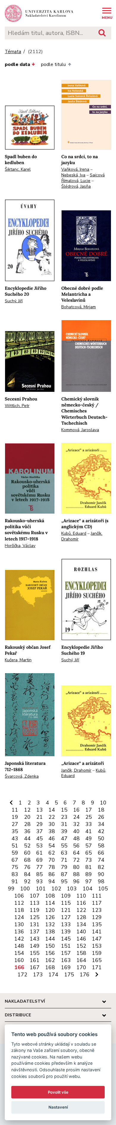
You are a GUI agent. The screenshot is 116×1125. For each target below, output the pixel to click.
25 (88, 817)
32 (76, 824)
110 (81, 895)
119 (35, 910)
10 (103, 802)
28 (27, 824)
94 (51, 881)
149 (35, 946)
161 (35, 960)
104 (88, 888)
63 (64, 852)
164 (81, 960)
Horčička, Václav (20, 545)
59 (15, 852)
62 (51, 852)
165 (97, 960)
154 (19, 953)
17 (88, 809)
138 (50, 931)
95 (64, 881)
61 (39, 852)
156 (50, 953)
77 (39, 867)
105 (103, 888)
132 (50, 924)
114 (50, 903)
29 (39, 824)
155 (35, 953)
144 (50, 938)
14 (51, 809)
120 (50, 910)
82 (101, 867)
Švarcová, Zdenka (22, 776)
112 (19, 903)
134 (81, 924)
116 (81, 903)
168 (50, 967)
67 (15, 860)
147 (97, 938)
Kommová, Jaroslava (80, 430)
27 (15, 824)
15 (64, 809)
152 (81, 946)
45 (39, 838)
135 (97, 924)
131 (35, 924)
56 (76, 845)
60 (27, 852)
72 (76, 860)
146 (81, 938)
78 (51, 867)
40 (76, 831)
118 (19, 910)
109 (66, 895)
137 (35, 931)
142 (19, 938)
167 (35, 967)
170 (81, 967)
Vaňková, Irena (75, 169)
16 (76, 809)
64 (76, 852)
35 (15, 831)
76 (27, 867)
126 (50, 917)
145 (66, 938)
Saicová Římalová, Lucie (83, 178)
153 (97, 946)
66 (101, 852)
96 (76, 881)
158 (81, 953)
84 (27, 874)
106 (19, 895)
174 (53, 974)
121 (66, 910)
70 (51, 860)
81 (88, 867)
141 (97, 931)
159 (97, 953)
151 (66, 946)
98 (101, 881)
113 (35, 903)
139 (66, 931)
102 (56, 888)
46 (51, 838)
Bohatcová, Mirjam (78, 307)
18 (101, 809)
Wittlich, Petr (17, 406)
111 (97, 895)
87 (64, 874)
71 (64, 860)
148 (19, 946)
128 (81, 917)
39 (64, 831)
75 (15, 867)
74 (101, 860)
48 (76, 838)
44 (27, 838)
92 (27, 881)
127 (66, 917)
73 (88, 860)
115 (66, 903)
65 (88, 852)
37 (39, 831)
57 (88, 845)
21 (39, 817)
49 (88, 838)
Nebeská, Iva (73, 175)
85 (39, 874)
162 (50, 960)
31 (64, 824)
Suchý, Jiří (14, 301)
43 (15, 838)
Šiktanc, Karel (18, 169)
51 (15, 845)
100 (25, 888)
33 (88, 824)
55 (64, 845)
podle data (17, 64)
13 (39, 809)
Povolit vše (58, 1092)
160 (19, 960)
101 (41, 888)
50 (101, 838)
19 (15, 817)
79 (64, 867)
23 (64, 817)
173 (38, 974)
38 (51, 831)
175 (69, 974)
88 (76, 874)
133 (66, 924)
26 (101, 817)
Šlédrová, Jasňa (76, 186)
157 (66, 953)
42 (101, 831)
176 (85, 974)
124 (19, 917)
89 (88, 874)
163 (66, 960)
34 (101, 824)
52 (27, 845)
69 (39, 860)
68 (27, 860)
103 (72, 888)
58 (101, 845)
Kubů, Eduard (73, 533)
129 (97, 917)
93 (39, 881)
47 (64, 838)
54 (51, 845)
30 (51, 824)
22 (51, 817)
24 (76, 817)
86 (51, 874)
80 (76, 867)
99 (11, 888)
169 (66, 967)
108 (50, 895)
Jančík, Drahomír (76, 770)
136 (19, 931)
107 (35, 895)
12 (27, 809)
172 (22, 974)
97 (88, 881)
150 (50, 946)
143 (35, 938)
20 (27, 817)
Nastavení (58, 1107)
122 (81, 910)
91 (15, 881)
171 (97, 967)
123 (97, 910)
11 (15, 809)
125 (35, 917)
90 (101, 874)
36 (27, 831)
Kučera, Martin (18, 660)
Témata (13, 52)
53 (39, 845)
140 (81, 931)
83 (15, 874)
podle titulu (53, 64)
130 (19, 924)
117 (97, 903)
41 (88, 831)
